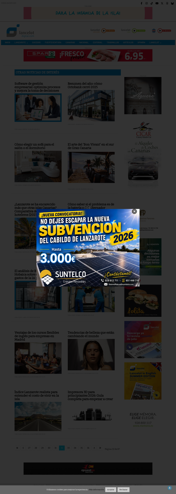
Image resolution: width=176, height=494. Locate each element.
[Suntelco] (88, 247)
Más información (96, 490)
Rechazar (123, 490)
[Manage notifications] (170, 488)
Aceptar (110, 490)
